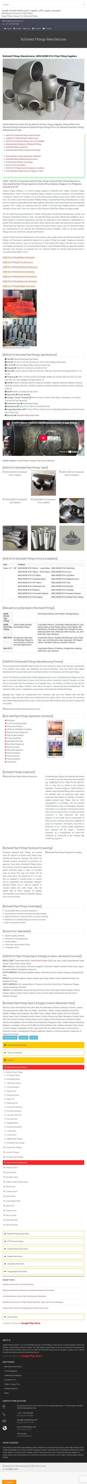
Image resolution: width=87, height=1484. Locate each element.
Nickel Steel (10, 1196)
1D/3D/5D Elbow (13, 1087)
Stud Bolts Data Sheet (15, 1264)
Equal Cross (11, 1091)
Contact (34, 1038)
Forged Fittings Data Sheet (17, 1249)
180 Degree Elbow (14, 1083)
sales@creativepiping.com (27, 1420)
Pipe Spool (41, 461)
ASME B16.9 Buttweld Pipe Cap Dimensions (20, 281)
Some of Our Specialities (16, 165)
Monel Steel (10, 1187)
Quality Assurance (10, 1388)
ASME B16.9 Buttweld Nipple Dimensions (19, 286)
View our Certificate (14, 1053)
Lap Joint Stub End (14, 1115)
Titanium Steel (11, 1191)
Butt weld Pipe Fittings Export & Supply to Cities (24, 171)
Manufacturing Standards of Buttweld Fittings (23, 144)
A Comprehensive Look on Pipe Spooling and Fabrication (24, 1296)
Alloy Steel (10, 1206)
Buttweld (6, 695)
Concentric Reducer (14, 1107)
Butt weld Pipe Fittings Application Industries (23, 156)
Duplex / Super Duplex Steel (17, 1182)
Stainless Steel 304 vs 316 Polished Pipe (18, 1284)
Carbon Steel (11, 1211)
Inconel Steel (11, 1172)
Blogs (6, 1393)
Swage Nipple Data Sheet (17, 1271)
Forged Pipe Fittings (14, 1147)
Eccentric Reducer (14, 1111)
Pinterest (37, 28)
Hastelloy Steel (12, 1177)
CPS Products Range (15, 1241)
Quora (27, 28)
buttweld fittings (63, 791)
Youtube (48, 28)
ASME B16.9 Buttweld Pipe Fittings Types (22, 138)
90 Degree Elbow (13, 1079)
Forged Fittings (23, 461)
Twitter (9, 28)
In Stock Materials (10, 1371)
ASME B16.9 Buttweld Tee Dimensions (18, 262)
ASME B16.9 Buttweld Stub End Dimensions (20, 276)
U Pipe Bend (11, 1135)
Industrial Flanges (12, 1152)
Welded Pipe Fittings (15, 1139)
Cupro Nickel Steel (13, 1201)
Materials (50, 461)
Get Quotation (12, 1317)
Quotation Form (10, 1380)
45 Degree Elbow (13, 1075)
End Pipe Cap (12, 1119)
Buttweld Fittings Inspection (17, 147)
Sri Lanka (6, 969)
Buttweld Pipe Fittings (14, 1072)
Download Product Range (17, 1045)
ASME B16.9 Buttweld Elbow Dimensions (19, 257)
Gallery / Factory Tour (12, 1384)
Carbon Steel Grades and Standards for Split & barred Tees (25, 1308)
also (71, 243)
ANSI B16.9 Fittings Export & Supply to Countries (25, 168)
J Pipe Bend (11, 1131)
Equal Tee (10, 1099)
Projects (10, 1060)
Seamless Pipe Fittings (15, 1143)
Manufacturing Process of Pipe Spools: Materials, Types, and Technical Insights (33, 1302)
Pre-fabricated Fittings (14, 1157)
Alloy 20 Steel (11, 1215)
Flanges (33, 461)
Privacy (43, 1466)
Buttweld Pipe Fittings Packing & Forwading (23, 150)
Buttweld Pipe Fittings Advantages (19, 162)
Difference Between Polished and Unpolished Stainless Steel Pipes (28, 1290)
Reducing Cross (13, 1095)
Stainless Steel (12, 1168)
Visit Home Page (10, 1038)
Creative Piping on (21, 1323)
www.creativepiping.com (26, 1427)
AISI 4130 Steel (12, 1225)
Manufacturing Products (17, 1067)
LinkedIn (18, 28)
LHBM (32, 1466)
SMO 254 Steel (11, 1220)
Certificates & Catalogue (12, 1375)
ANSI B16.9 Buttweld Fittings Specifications (23, 135)
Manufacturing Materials (17, 1163)
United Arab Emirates (39, 961)
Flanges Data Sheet (14, 1256)
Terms (37, 1466)
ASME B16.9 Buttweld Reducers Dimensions (20, 267)
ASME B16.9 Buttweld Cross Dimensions (19, 272)
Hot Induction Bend (14, 1127)
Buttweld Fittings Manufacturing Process (22, 159)
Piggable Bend (12, 1123)
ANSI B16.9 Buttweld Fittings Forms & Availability (25, 141)
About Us (23, 1038)
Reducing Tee (12, 1103)
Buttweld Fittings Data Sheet (28, 415)
